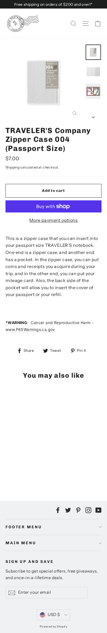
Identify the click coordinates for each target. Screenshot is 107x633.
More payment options (53, 220)
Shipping (12, 167)
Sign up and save (29, 561)
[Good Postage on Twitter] (68, 509)
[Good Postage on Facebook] (58, 509)
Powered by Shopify (53, 626)
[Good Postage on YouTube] (98, 509)
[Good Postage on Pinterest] (78, 509)
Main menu (20, 543)
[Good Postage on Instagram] (88, 509)
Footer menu (23, 527)
